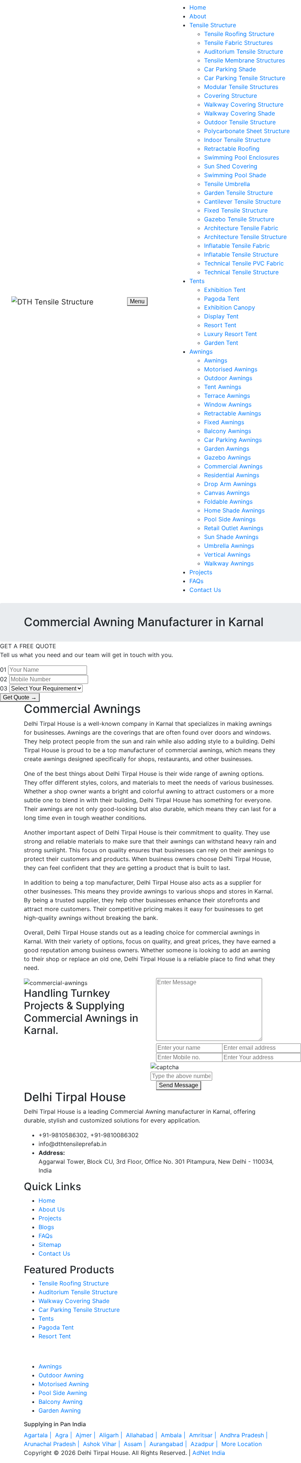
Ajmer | (86, 1435)
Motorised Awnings (230, 369)
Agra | (64, 1435)
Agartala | (38, 1435)
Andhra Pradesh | (244, 1435)
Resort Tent (220, 325)
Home (197, 7)
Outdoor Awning (61, 1375)
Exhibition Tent (225, 289)
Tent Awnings (222, 386)
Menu (137, 301)
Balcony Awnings (227, 431)
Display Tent (221, 316)
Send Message (178, 1085)
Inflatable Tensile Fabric (237, 245)
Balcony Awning (61, 1401)
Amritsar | (203, 1435)
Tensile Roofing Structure (239, 34)
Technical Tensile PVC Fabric (244, 263)
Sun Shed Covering (230, 166)
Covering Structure (230, 95)
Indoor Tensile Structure (237, 139)
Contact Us (205, 589)
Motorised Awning (64, 1384)
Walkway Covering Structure (243, 104)
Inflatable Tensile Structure (241, 254)
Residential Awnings (231, 475)
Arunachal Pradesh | (52, 1444)
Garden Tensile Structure (238, 192)
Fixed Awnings (224, 422)
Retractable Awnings (232, 413)
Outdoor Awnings (228, 378)
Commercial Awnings (233, 466)
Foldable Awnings (228, 501)
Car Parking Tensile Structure (244, 78)
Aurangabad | (169, 1444)
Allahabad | (142, 1435)
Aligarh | (111, 1435)
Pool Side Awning (63, 1392)
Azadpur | (205, 1444)
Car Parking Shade (230, 69)
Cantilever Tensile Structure (242, 201)
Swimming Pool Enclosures (241, 157)
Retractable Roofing (232, 148)
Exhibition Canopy (229, 307)
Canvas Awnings (227, 492)
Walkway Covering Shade (239, 113)
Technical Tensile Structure (241, 272)
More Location (241, 1444)
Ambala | (174, 1435)
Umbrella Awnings (229, 545)
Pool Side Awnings (229, 519)
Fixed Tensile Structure (236, 210)
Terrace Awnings (227, 395)
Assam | (136, 1444)
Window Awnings (227, 404)
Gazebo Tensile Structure (239, 219)
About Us (52, 1209)
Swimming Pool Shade (235, 175)
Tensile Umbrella (227, 184)
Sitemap (50, 1244)
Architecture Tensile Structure (245, 236)
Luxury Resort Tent (230, 334)
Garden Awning (60, 1410)
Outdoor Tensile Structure (240, 122)
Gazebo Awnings (227, 457)
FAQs (196, 581)
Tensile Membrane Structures (244, 60)
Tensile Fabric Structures (238, 42)
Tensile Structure (212, 25)
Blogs (46, 1227)
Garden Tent (221, 342)
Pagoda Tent (221, 298)
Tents (196, 281)
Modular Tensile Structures (241, 86)
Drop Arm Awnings (230, 484)
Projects (200, 572)
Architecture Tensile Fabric (241, 228)
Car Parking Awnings (233, 439)
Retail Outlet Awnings (233, 528)
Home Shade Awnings (234, 510)
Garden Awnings (226, 448)
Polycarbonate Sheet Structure (247, 131)
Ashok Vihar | (102, 1444)
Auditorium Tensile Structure (243, 51)
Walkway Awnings (229, 563)
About (197, 16)
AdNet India (208, 1452)
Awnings (201, 351)
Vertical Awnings (227, 554)
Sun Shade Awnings (231, 536)
